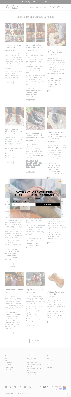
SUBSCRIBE (47, 204)
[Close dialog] (60, 181)
